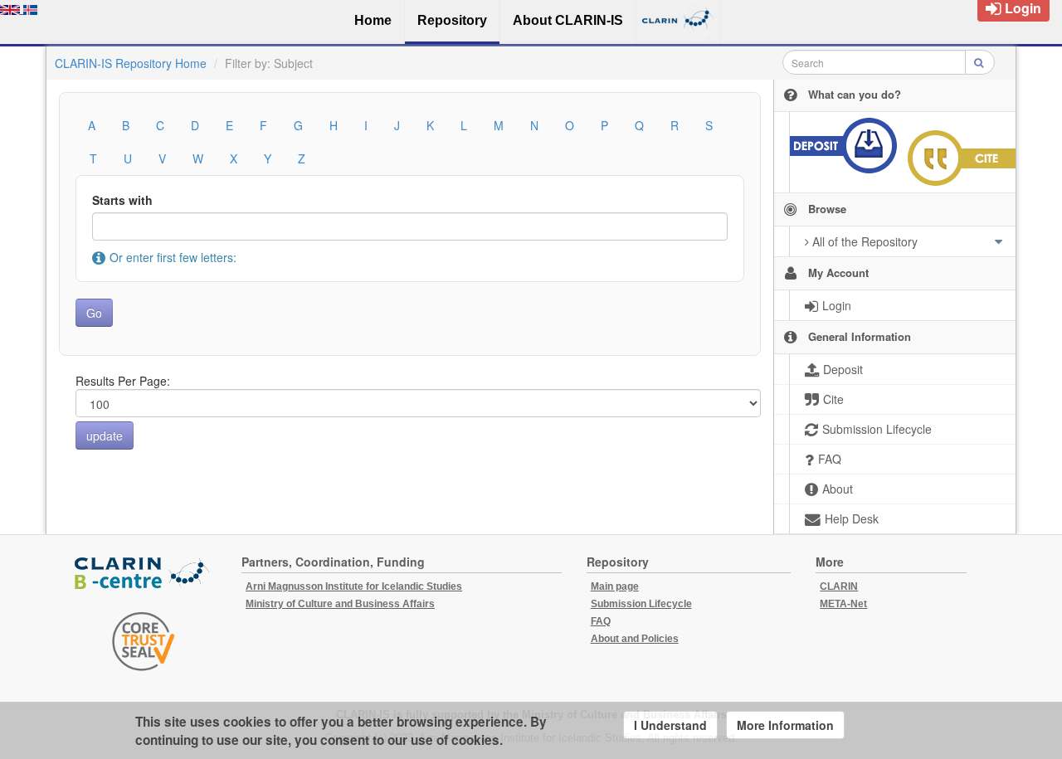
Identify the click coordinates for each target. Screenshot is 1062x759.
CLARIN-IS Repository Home (131, 63)
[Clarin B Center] (144, 574)
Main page (615, 586)
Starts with (122, 200)
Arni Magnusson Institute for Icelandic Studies (354, 586)
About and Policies (635, 639)
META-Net (843, 604)
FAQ (601, 621)
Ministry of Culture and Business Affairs (340, 604)
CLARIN (839, 586)
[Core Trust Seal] (143, 641)
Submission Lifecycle (641, 604)
